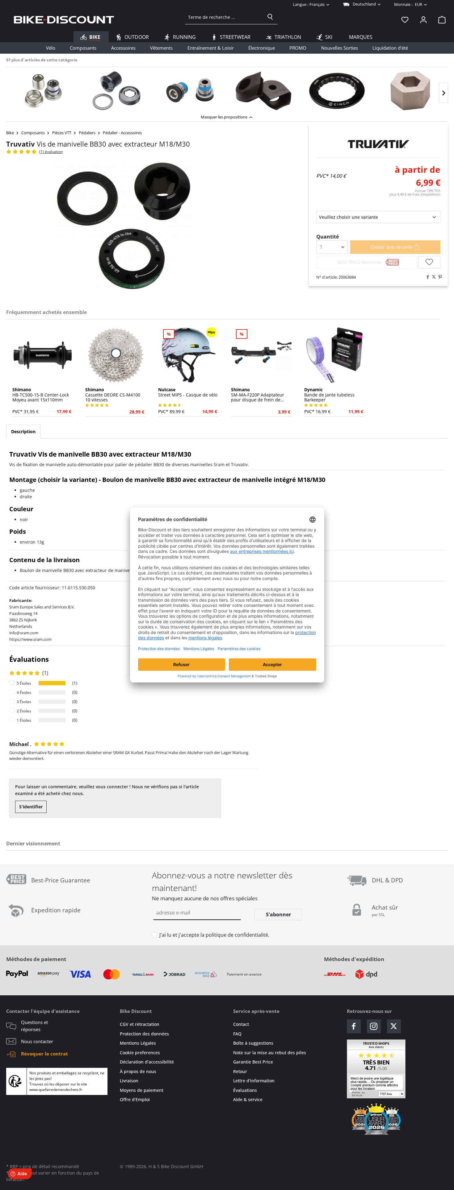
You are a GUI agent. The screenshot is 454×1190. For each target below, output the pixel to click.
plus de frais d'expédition (414, 194)
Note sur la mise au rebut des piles (269, 1052)
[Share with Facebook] (426, 277)
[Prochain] (443, 93)
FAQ (237, 1034)
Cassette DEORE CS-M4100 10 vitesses (112, 395)
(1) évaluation (51, 151)
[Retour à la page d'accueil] (64, 19)
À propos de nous (138, 1071)
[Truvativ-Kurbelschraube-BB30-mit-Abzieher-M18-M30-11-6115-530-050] (123, 226)
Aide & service (248, 1099)
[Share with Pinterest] (438, 277)
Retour (240, 1071)
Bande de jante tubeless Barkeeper (329, 395)
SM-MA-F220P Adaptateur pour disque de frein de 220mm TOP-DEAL (257, 395)
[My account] (423, 19)
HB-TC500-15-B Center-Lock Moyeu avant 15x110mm (40, 395)
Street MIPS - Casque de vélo (187, 392)
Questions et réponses (34, 1025)
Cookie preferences (140, 1052)
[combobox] (224, 17)
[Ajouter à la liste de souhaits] (429, 262)
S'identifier (31, 807)
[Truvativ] (378, 144)
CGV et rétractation (139, 1024)
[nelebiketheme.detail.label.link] (43, 90)
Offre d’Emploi (135, 1099)
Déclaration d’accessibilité (147, 1062)
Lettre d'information (254, 1081)
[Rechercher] (270, 17)
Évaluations (245, 1090)
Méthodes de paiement (36, 959)
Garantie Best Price (253, 1062)
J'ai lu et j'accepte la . (214, 934)
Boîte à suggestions (253, 1043)
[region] (227, 89)
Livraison (129, 1081)
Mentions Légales (138, 1043)
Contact (241, 1024)
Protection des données (144, 1034)
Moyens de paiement (141, 1090)
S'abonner (278, 914)
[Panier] (440, 19)
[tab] (23, 432)
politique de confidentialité (237, 934)
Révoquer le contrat (44, 1054)
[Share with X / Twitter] (432, 277)
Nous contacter (37, 1041)
